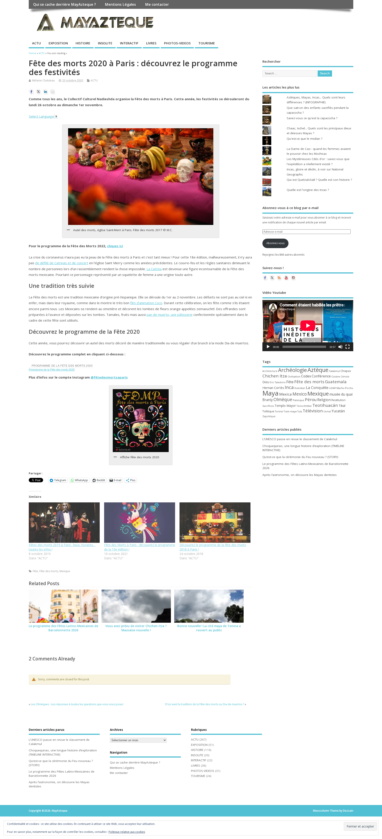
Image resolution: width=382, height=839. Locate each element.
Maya (270, 393)
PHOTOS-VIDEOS (177, 43)
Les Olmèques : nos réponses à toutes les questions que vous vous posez (77, 704)
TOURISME (206, 43)
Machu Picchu (344, 388)
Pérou (311, 399)
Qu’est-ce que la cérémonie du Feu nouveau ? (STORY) (300, 457)
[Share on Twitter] (38, 91)
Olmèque (282, 399)
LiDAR (332, 388)
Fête (35, 571)
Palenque (298, 400)
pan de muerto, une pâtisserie (170, 314)
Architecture (269, 371)
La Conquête (317, 387)
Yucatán (338, 411)
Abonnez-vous (275, 243)
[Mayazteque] (272, 277)
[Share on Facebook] (31, 91)
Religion (324, 399)
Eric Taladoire (278, 382)
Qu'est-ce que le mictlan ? (304, 139)
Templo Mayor (285, 405)
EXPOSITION (58, 43)
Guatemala (336, 381)
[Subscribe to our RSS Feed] (279, 277)
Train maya (290, 411)
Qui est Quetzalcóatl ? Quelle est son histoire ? (319, 180)
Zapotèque (268, 416)
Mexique (64, 571)
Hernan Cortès (273, 387)
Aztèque (318, 369)
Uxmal (327, 411)
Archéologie (292, 369)
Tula (299, 411)
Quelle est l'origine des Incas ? (308, 190)
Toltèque (268, 411)
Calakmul (334, 371)
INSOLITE (105, 43)
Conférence (321, 376)
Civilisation (294, 376)
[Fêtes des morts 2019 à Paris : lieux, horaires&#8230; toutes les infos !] (64, 522)
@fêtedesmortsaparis (109, 377)
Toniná (279, 411)
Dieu (265, 382)
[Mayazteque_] (293, 277)
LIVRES (151, 43)
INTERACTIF (129, 43)
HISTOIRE (83, 43)
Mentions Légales (120, 4)
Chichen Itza (274, 376)
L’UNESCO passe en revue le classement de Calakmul (299, 439)
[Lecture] (268, 347)
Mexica (285, 394)
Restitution (338, 400)
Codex (306, 376)
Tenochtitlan (304, 405)
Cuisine (335, 376)
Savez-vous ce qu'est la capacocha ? (312, 118)
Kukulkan (299, 388)
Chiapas (345, 371)
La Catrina (154, 269)
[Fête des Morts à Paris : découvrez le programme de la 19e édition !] (139, 522)
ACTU (36, 43)
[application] (307, 325)
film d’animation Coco (146, 303)
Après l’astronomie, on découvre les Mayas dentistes (299, 475)
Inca (289, 387)
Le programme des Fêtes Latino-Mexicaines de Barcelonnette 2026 (63, 628)
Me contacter (157, 4)
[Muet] (340, 347)
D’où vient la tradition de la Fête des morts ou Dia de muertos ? (204, 704)
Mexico (299, 394)
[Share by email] (52, 91)
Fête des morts (48, 571)
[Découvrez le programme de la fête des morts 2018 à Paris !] (215, 522)
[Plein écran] (347, 347)
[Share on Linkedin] (45, 91)
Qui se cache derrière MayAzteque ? (64, 4)
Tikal (341, 405)
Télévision (313, 411)
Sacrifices (268, 405)
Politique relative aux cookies (127, 832)
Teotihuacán (325, 405)
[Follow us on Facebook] (265, 277)
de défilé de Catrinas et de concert (61, 263)
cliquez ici (115, 246)
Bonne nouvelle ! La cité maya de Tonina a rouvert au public (209, 628)
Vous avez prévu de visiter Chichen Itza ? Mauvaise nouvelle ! (136, 628)
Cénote (345, 376)
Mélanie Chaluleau (43, 80)
